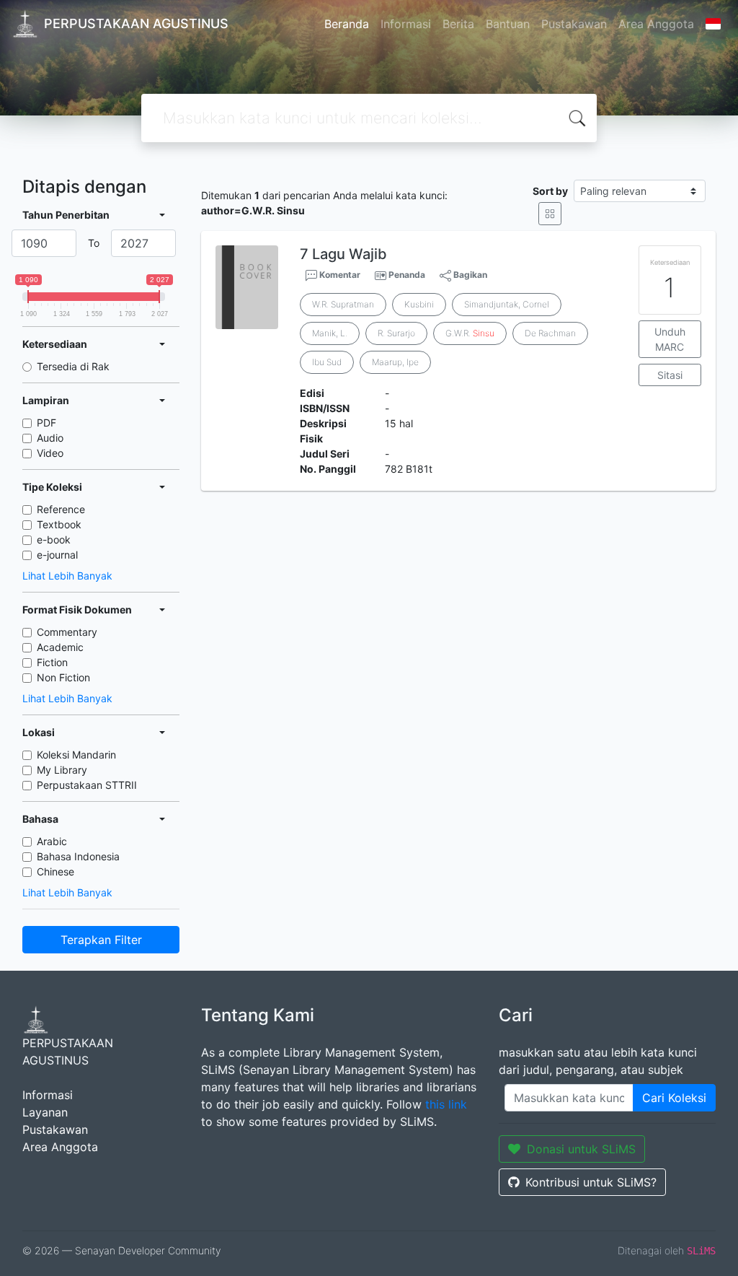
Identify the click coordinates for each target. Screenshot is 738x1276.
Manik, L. (329, 333)
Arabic (52, 841)
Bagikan (469, 274)
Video (50, 453)
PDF (46, 422)
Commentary (67, 632)
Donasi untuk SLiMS (581, 1149)
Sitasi (670, 375)
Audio (50, 438)
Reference (61, 509)
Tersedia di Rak (73, 366)
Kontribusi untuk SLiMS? (591, 1182)
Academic (60, 647)
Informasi (406, 24)
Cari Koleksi (674, 1098)
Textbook (59, 524)
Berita (458, 24)
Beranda (346, 24)
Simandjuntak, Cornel (506, 304)
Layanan (45, 1112)
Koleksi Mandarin (76, 754)
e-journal (57, 555)
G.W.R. (469, 333)
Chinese (55, 871)
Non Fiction (63, 677)
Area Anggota (656, 24)
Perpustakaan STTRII (87, 785)
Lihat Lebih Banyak (67, 575)
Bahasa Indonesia (78, 856)
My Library (62, 770)
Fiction (52, 662)
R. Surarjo (396, 333)
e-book (54, 539)
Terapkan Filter (101, 939)
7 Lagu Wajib (343, 254)
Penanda (406, 274)
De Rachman (550, 333)
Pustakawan (574, 24)
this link (446, 1104)
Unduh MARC (669, 339)
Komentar (338, 274)
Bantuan (508, 24)
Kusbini (419, 304)
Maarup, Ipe (395, 362)
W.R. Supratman (343, 304)
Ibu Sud (327, 362)
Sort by (550, 191)
